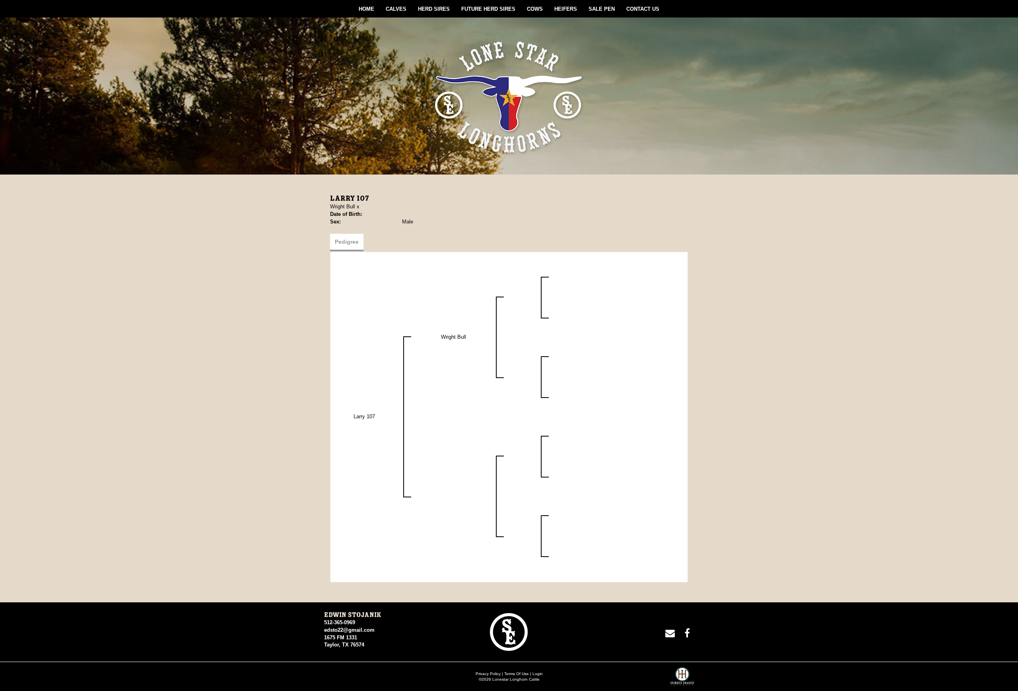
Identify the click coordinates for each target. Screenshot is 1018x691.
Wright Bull (342, 207)
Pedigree (347, 242)
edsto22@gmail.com (349, 630)
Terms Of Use (516, 674)
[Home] (509, 632)
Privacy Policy (488, 674)
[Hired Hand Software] (682, 679)
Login (537, 674)
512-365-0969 (339, 622)
